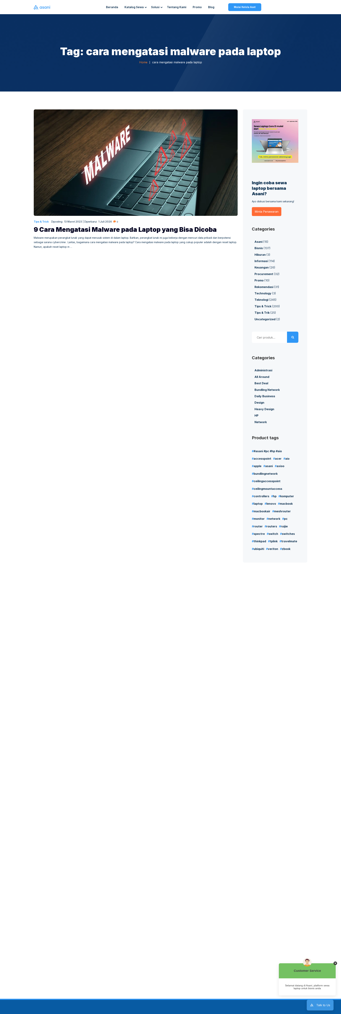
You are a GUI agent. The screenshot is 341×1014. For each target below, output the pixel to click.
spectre (259, 534)
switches (288, 534)
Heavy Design (264, 409)
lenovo (271, 503)
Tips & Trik (262, 312)
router (258, 526)
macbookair (262, 511)
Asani (258, 241)
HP (256, 415)
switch (273, 534)
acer (278, 458)
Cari (292, 337)
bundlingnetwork (266, 473)
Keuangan (262, 267)
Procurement (264, 274)
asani (269, 466)
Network (261, 422)
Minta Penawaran (266, 211)
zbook (286, 549)
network (274, 518)
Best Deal (261, 383)
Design (259, 402)
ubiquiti (259, 549)
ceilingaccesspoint (267, 481)
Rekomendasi (264, 287)
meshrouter (282, 511)
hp (275, 496)
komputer (287, 496)
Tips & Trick (41, 221)
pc (286, 518)
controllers (261, 496)
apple (257, 466)
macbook (286, 503)
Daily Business (265, 396)
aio (287, 458)
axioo (280, 466)
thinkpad (260, 541)
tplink (274, 541)
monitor (259, 518)
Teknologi (261, 299)
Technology (263, 293)
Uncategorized (265, 319)
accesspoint (262, 458)
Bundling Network (267, 390)
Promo (259, 280)
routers (271, 526)
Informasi (261, 261)
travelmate (289, 541)
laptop (258, 503)
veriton (273, 549)
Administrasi (263, 370)
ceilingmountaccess (268, 489)
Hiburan (260, 254)
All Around (262, 377)
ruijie (284, 526)
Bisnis (259, 248)
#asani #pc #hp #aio (268, 451)
